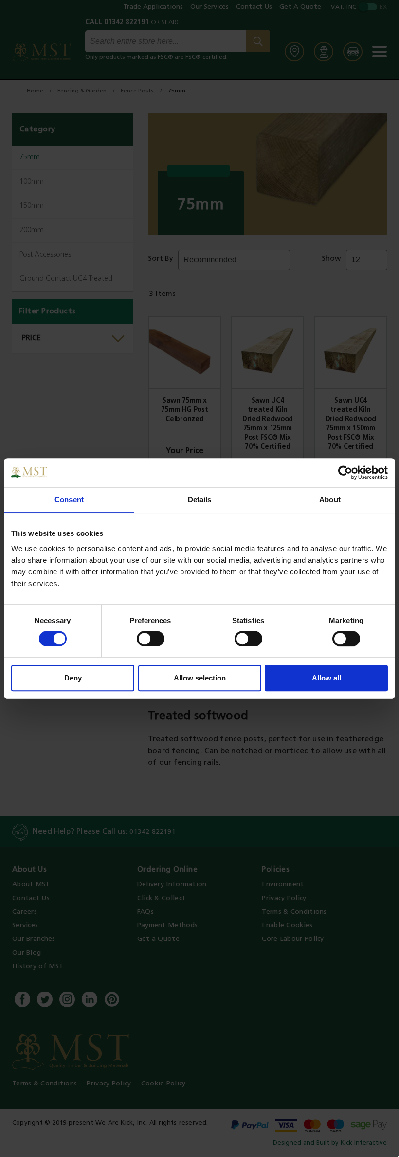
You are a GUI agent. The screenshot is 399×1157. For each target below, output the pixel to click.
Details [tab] (200, 500)
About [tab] (330, 500)
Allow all (326, 678)
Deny (73, 678)
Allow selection (200, 678)
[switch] (150, 638)
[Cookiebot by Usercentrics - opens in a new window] (345, 472)
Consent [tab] (69, 500)
